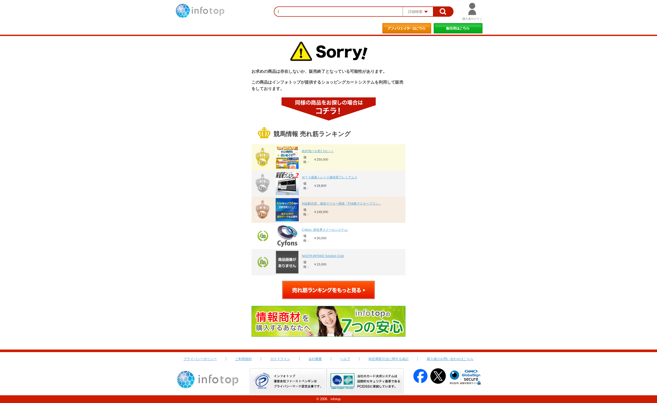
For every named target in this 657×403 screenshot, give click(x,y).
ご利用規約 (243, 359)
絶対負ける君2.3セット (318, 151)
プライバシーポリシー (200, 359)
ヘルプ (345, 359)
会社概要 (315, 359)
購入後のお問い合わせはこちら (450, 359)
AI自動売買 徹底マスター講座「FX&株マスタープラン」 (341, 203)
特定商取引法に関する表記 (389, 359)
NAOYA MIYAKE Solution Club (323, 256)
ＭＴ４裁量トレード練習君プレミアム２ (329, 177)
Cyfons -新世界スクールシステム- (325, 230)
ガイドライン (280, 359)
